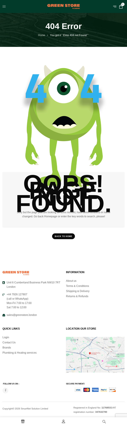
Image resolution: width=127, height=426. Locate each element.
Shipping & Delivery (77, 291)
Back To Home (63, 236)
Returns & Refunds (77, 296)
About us (71, 280)
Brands (6, 347)
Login (5, 337)
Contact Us (9, 342)
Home (41, 35)
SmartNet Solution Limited (34, 408)
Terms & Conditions (77, 286)
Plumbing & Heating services (19, 352)
